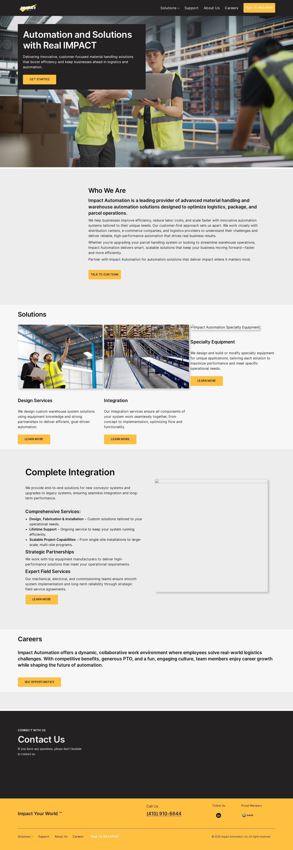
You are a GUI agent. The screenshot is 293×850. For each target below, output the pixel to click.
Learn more (34, 439)
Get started (39, 79)
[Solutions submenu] (178, 8)
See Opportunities (39, 682)
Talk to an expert (259, 7)
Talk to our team (105, 274)
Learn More (41, 599)
